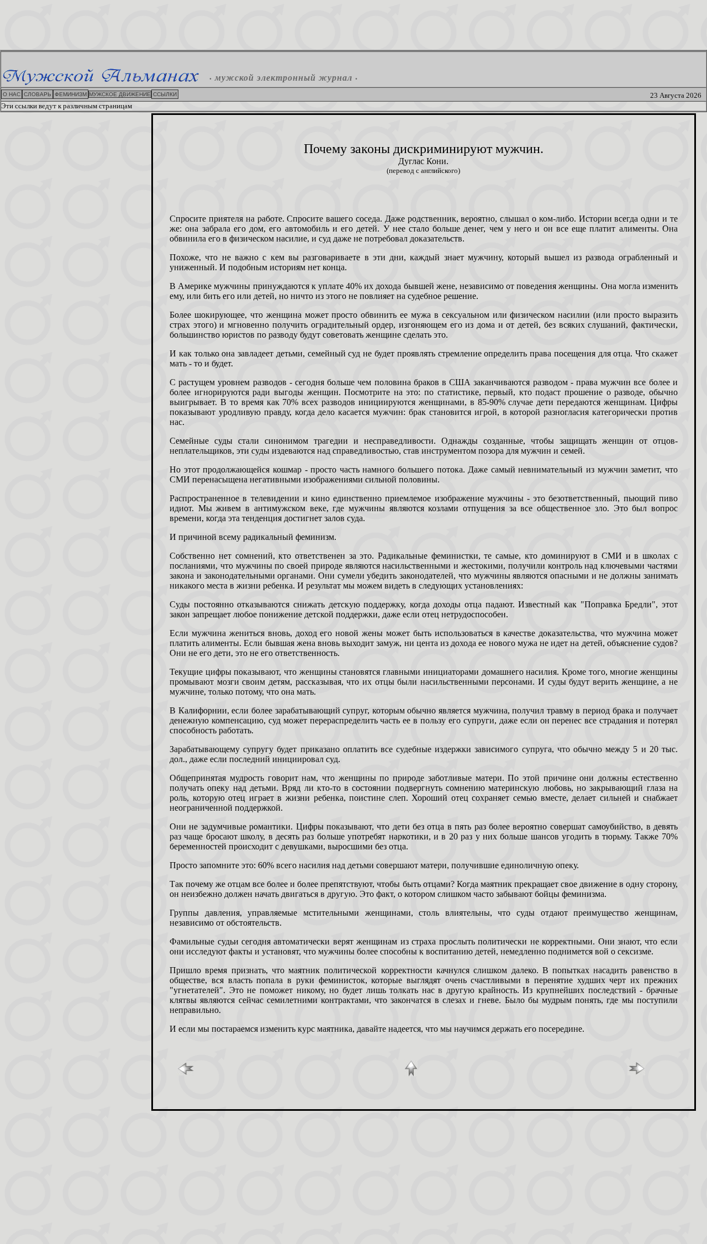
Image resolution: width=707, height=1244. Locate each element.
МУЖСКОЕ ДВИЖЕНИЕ (120, 94)
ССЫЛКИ (165, 94)
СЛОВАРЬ (37, 94)
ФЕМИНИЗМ (71, 94)
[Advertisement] (353, 25)
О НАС (11, 94)
